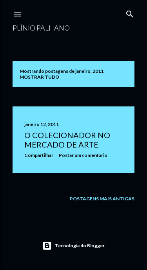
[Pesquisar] (129, 12)
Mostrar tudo (39, 77)
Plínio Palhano (41, 27)
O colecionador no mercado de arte (67, 139)
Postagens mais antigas (102, 199)
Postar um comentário (83, 155)
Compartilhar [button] (38, 155)
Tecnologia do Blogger (80, 245)
